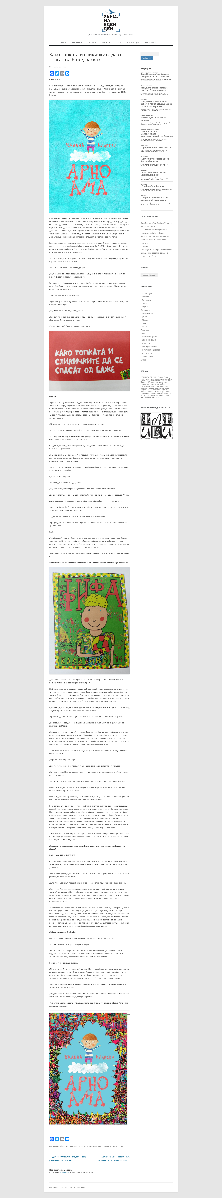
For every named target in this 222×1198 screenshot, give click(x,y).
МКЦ (155, 377)
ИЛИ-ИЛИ (145, 377)
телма (167, 391)
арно (95, 1146)
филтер (144, 395)
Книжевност (77, 42)
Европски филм (149, 340)
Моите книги (148, 313)
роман (143, 391)
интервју (159, 382)
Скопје (119, 42)
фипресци (152, 395)
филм (157, 393)
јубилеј (144, 397)
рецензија (165, 389)
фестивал (150, 393)
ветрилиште (160, 379)
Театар (144, 326)
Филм (63, 42)
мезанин (152, 386)
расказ (108, 1146)
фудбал (160, 395)
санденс (150, 391)
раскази (156, 389)
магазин (144, 386)
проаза (151, 388)
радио (143, 389)
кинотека (154, 384)
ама (90, 1146)
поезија (144, 388)
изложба (151, 382)
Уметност (105, 42)
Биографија (150, 42)
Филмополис (147, 356)
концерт (161, 384)
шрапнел (168, 395)
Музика (92, 42)
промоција (159, 388)
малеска (101, 1146)
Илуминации (133, 42)
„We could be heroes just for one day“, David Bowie (67, 1187)
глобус (169, 379)
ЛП (151, 377)
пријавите (64, 1172)
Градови (145, 296)
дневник (144, 380)
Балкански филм (149, 336)
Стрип (145, 306)
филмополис (166, 393)
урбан (143, 393)
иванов (144, 382)
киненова (145, 384)
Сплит (166, 377)
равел (167, 388)
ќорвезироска (153, 397)
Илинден (145, 246)
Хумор (143, 360)
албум (143, 379)
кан (165, 382)
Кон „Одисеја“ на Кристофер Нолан (156, 249)
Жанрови (146, 343)
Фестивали (147, 353)
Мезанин (146, 320)
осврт (166, 386)
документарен (155, 380)
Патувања (146, 300)
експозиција (167, 380)
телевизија (159, 391)
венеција (150, 379)
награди (160, 386)
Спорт (144, 303)
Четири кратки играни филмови (155, 236)
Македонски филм (150, 346)
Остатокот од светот (151, 350)
